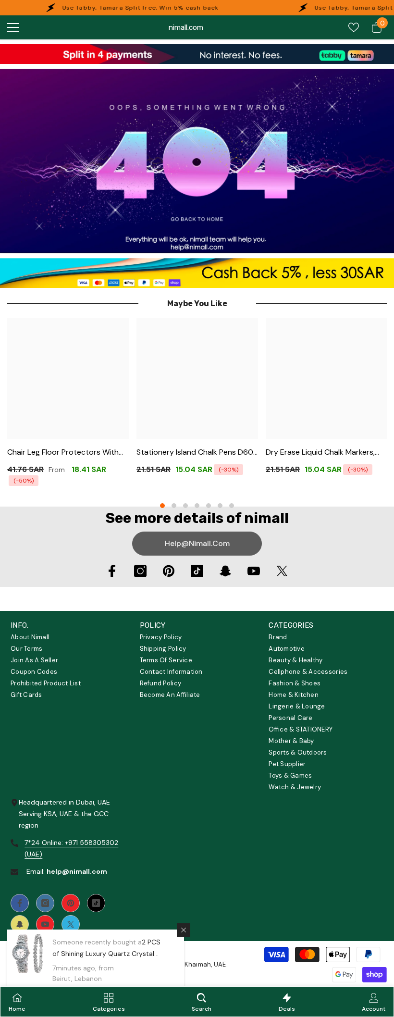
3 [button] (185, 505)
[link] (197, 54)
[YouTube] (253, 571)
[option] (68, 405)
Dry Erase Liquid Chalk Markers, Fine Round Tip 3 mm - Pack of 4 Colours (323, 452)
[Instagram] (140, 571)
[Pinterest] (168, 571)
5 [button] (208, 505)
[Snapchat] (225, 571)
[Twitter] (282, 571)
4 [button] (197, 505)
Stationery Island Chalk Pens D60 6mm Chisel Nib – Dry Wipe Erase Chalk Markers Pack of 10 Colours (194, 452)
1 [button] (162, 505)
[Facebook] (112, 571)
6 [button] (220, 505)
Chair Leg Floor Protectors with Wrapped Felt (63, 452)
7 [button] (231, 505)
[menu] (13, 27)
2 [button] (174, 505)
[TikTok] (197, 571)
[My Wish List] (353, 27)
